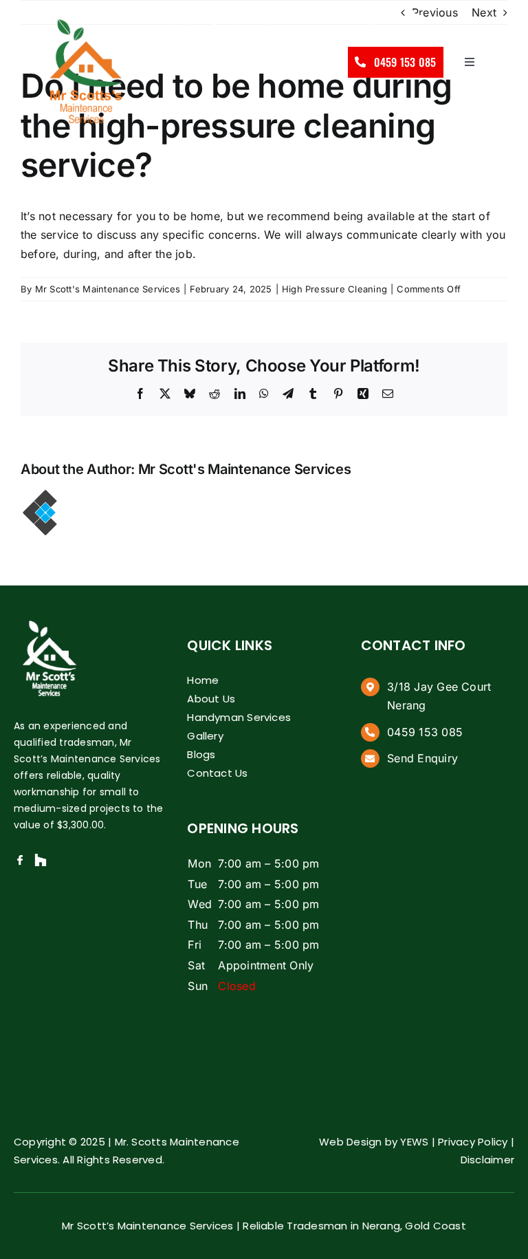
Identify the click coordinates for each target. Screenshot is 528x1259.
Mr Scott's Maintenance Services (107, 288)
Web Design (350, 1141)
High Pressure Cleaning (334, 288)
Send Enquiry (159, 19)
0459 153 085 (425, 732)
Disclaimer (487, 1159)
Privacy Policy (472, 1141)
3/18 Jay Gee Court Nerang (301, 19)
